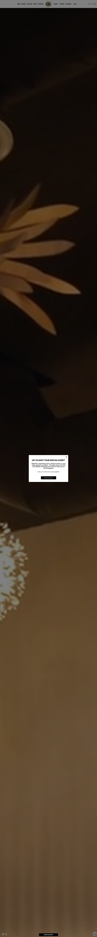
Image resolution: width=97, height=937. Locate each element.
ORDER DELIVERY (48, 934)
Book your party (48, 478)
